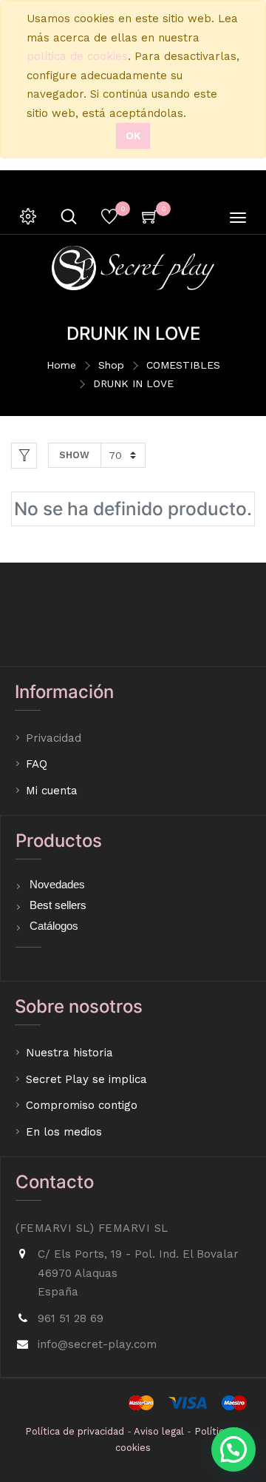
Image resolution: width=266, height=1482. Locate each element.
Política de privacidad (74, 1431)
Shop (111, 365)
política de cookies (77, 56)
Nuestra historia (69, 1052)
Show (74, 454)
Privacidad (55, 738)
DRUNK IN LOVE (133, 383)
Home (61, 365)
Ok (133, 135)
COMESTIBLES (183, 365)
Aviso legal (159, 1431)
